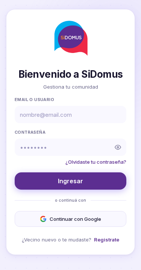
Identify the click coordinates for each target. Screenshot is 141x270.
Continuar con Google (75, 219)
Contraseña (30, 132)
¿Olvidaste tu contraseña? (95, 162)
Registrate (106, 240)
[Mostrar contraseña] (118, 147)
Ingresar (70, 181)
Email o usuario (34, 99)
